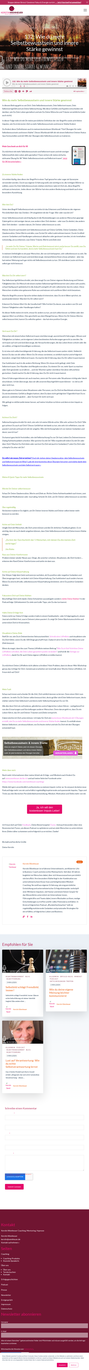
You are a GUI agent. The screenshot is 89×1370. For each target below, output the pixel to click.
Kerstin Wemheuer (33, 58)
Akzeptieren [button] (62, 1365)
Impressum (6, 1304)
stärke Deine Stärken (70, 599)
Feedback (26, 825)
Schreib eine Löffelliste (59, 636)
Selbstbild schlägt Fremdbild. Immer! (22, 989)
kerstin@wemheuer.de (10, 1239)
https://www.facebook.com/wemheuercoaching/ (23, 781)
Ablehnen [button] (74, 1365)
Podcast (33, 28)
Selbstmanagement (50, 28)
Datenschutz (6, 1309)
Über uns (7, 1269)
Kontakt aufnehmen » (10, 1242)
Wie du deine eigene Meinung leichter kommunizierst (61, 992)
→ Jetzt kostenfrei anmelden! (68, 2)
